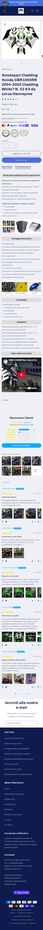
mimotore (20, 910)
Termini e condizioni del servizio (22, 919)
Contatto (7, 820)
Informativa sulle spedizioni (19, 923)
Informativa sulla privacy (14, 738)
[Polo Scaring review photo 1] (7, 637)
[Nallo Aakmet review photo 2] (19, 553)
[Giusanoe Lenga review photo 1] (7, 513)
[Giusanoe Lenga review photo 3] (30, 513)
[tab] (7, 167)
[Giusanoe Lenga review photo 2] (19, 513)
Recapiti (33, 923)
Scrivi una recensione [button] (21, 445)
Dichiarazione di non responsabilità (18, 774)
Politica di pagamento (13, 743)
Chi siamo (8, 825)
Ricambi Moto (9, 804)
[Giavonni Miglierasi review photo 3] (30, 592)
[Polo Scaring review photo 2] (19, 637)
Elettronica (8, 809)
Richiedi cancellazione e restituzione (18, 759)
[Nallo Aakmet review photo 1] (7, 553)
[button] (4, 10)
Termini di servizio (11, 764)
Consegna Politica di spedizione (16, 749)
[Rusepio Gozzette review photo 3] (30, 678)
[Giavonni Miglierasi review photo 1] (7, 592)
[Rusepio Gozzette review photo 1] (7, 678)
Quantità (5, 141)
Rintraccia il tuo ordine (13, 814)
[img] (7, 494)
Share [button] (6, 400)
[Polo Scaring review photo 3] (30, 637)
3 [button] (22, 694)
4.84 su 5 (27, 422)
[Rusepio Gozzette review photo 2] (19, 678)
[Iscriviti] (35, 723)
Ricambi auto (9, 799)
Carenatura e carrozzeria (14, 794)
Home (6, 789)
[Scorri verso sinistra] (16, 63)
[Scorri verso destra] (26, 63)
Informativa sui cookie (13, 769)
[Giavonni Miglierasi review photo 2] (19, 592)
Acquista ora (21, 160)
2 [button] (18, 694)
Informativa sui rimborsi (25, 912)
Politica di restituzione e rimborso (17, 754)
